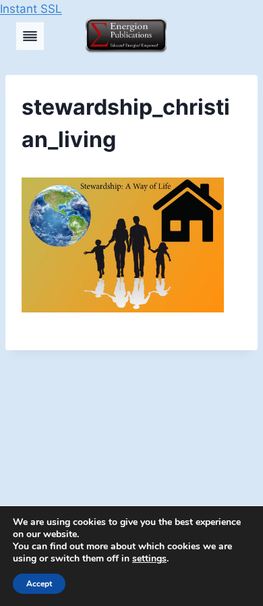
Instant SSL (31, 9)
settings (149, 559)
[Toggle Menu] (30, 36)
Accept (39, 583)
